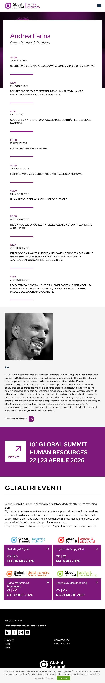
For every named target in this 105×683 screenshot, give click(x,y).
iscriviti (13, 456)
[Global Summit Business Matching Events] (52, 664)
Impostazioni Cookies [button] (43, 678)
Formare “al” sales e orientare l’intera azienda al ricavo (46, 174)
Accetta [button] (64, 678)
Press (8, 647)
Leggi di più (94, 674)
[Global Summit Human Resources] (22, 5)
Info (7, 644)
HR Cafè (9, 640)
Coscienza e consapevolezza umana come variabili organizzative (52, 66)
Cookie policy (61, 640)
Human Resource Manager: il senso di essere (38, 199)
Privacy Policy (62, 643)
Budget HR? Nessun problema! (29, 148)
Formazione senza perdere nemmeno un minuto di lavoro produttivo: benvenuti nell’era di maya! (46, 93)
